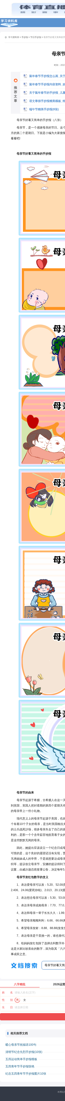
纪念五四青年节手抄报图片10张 (25, 1073)
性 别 (7, 999)
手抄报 (24, 37)
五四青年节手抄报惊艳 (19, 1066)
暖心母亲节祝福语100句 (20, 1044)
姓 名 (7, 992)
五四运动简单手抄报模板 (21, 1059)
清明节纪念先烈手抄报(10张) (23, 1051)
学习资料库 (13, 37)
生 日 (7, 1007)
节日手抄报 (35, 37)
